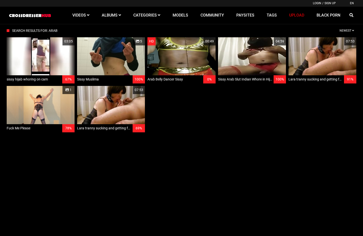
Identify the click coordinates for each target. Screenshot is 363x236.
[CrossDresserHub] (30, 15)
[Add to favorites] (59, 41)
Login (317, 3)
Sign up (330, 3)
